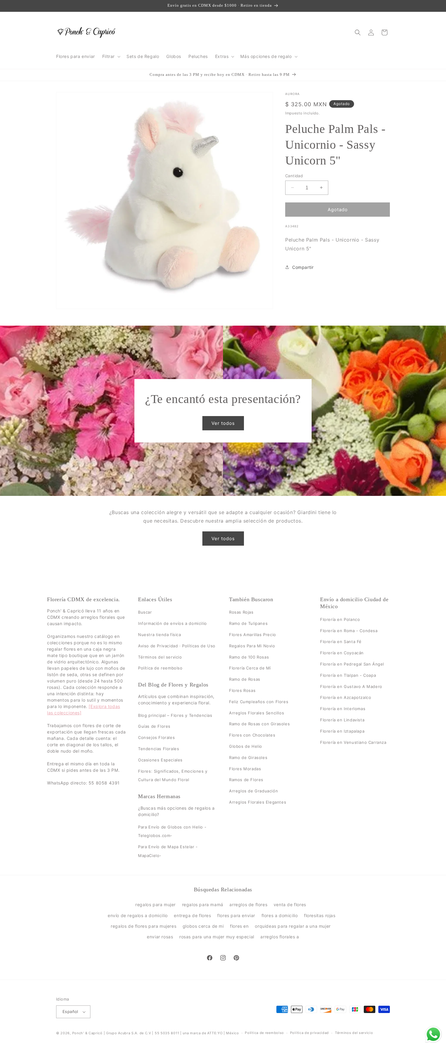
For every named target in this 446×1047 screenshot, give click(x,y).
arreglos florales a (279, 936)
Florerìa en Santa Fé (341, 641)
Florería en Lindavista (342, 719)
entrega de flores (192, 915)
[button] (111, 56)
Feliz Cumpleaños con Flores (258, 701)
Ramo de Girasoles (248, 757)
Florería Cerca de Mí (250, 668)
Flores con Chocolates (252, 735)
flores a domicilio (280, 915)
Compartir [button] (302, 267)
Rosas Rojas (241, 612)
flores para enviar (236, 915)
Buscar (145, 612)
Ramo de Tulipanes (248, 623)
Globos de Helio (245, 746)
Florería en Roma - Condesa (349, 630)
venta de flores (290, 904)
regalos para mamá (202, 904)
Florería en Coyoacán (342, 652)
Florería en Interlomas (342, 708)
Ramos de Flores (246, 780)
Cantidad (294, 175)
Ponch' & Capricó (88, 1033)
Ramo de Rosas (244, 679)
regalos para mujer (155, 904)
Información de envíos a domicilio (172, 623)
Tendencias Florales (158, 748)
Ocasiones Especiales (160, 759)
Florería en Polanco (340, 619)
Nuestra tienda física (159, 634)
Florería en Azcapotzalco (345, 697)
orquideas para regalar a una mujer (292, 926)
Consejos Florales (156, 737)
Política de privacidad (309, 1033)
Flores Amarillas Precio (252, 634)
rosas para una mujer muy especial (216, 936)
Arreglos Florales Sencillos (256, 712)
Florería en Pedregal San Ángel (352, 664)
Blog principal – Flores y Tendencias (175, 715)
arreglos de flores (248, 904)
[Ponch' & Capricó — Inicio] (86, 32)
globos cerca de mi (203, 926)
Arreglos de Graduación (253, 790)
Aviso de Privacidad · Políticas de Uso (176, 645)
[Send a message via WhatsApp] (433, 1034)
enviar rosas (160, 936)
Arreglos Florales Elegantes (257, 802)
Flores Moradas (245, 768)
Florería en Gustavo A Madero (351, 686)
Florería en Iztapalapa (342, 731)
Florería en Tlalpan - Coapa (348, 675)
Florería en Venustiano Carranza (353, 742)
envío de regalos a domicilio (138, 915)
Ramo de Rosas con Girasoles (259, 724)
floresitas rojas (320, 915)
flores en (239, 926)
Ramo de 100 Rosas (249, 657)
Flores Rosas (242, 690)
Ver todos (223, 423)
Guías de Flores (154, 726)
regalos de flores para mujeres (143, 926)
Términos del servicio (160, 657)
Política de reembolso (160, 668)
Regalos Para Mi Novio (252, 645)
